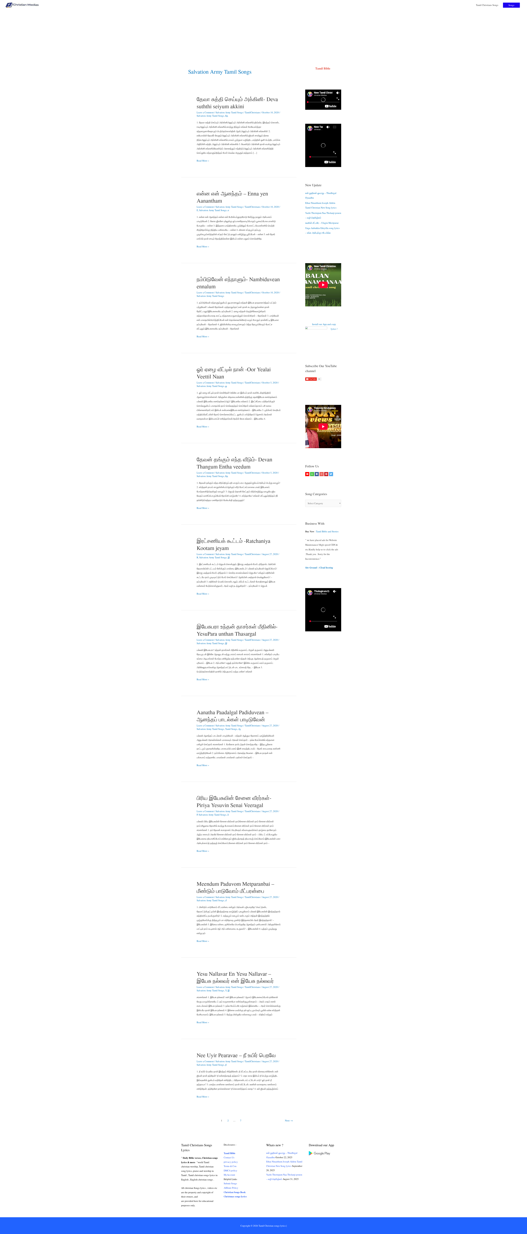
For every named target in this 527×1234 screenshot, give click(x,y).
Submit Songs (230, 1183)
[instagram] (321, 474)
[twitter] (331, 474)
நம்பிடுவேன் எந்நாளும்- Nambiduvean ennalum (238, 282)
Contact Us (229, 1157)
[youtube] (307, 474)
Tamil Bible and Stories (327, 531)
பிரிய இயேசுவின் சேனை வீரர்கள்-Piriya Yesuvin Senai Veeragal (234, 801)
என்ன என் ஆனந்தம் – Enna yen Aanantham (232, 197)
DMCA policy (230, 1170)
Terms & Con (230, 1166)
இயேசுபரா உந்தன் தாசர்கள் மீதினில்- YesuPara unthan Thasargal (237, 630)
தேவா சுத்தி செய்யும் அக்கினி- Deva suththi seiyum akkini (237, 102)
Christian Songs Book (235, 1192)
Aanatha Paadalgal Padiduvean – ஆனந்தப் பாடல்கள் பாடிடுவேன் (232, 715)
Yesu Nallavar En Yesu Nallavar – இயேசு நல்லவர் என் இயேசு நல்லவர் (235, 977)
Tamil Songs (231, 729)
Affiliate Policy (231, 1187)
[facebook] (317, 474)
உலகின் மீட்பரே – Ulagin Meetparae (322, 222)
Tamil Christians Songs (487, 5)
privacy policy (231, 1161)
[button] (511, 5)
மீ (226, 900)
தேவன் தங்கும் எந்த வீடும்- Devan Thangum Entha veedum (234, 463)
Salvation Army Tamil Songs (229, 112)
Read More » (203, 161)
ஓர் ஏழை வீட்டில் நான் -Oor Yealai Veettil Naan (234, 372)
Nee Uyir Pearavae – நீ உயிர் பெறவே (236, 1055)
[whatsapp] (312, 474)
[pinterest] (326, 474)
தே (226, 115)
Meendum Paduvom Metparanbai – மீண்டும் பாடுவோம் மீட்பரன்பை (235, 887)
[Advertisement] (263, 31)
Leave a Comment (205, 112)
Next (289, 1120)
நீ (226, 1064)
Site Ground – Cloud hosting (319, 567)
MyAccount (229, 1174)
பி (228, 814)
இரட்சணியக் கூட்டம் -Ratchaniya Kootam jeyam (233, 544)
